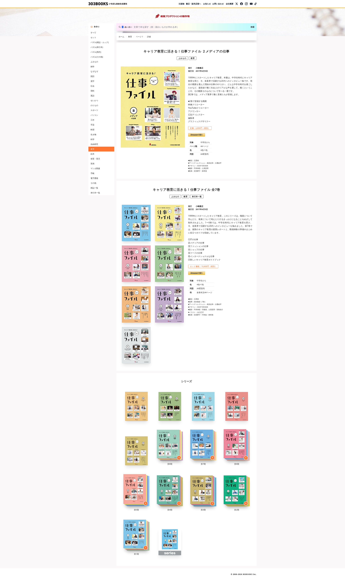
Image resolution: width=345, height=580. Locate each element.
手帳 (92, 173)
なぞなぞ (94, 71)
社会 (92, 86)
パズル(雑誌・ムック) (100, 42)
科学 (92, 139)
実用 (92, 163)
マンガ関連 (95, 168)
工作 (92, 120)
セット (93, 37)
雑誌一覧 (94, 188)
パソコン (94, 115)
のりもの (94, 105)
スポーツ (94, 110)
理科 (92, 91)
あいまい (128, 27)
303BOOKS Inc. (250, 574)
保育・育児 (95, 158)
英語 (92, 95)
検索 (252, 27)
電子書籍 (94, 178)
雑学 (92, 66)
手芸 (92, 124)
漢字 (92, 81)
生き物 (93, 134)
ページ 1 (139, 36)
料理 (92, 129)
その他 (93, 183)
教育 (92, 149)
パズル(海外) (96, 52)
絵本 (92, 154)
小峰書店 (199, 68)
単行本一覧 (95, 192)
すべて (93, 32)
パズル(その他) (97, 57)
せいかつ (94, 100)
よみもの (94, 61)
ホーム (121, 36)
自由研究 (94, 144)
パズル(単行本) (97, 47)
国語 (92, 76)
